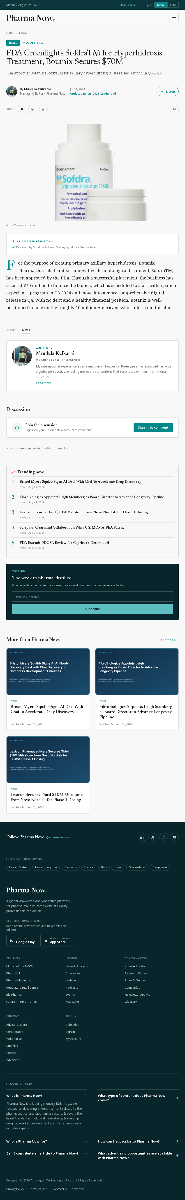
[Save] (174, 109)
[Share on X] (22, 109)
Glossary (131, 1002)
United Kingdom (46, 867)
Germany (71, 867)
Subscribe (92, 609)
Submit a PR (14, 1046)
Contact (11, 1053)
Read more (43, 383)
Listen (170, 91)
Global (161, 5)
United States (18, 867)
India (173, 5)
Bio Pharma (14, 994)
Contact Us (59, 1189)
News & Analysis (77, 966)
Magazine (72, 1002)
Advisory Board (16, 1025)
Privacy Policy (15, 1189)
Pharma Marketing (18, 980)
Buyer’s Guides (135, 980)
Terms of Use (38, 1189)
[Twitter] (152, 837)
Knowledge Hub (136, 966)
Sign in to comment (153, 427)
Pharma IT (13, 973)
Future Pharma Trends (21, 1002)
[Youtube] (174, 837)
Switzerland (137, 867)
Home (10, 33)
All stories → (169, 640)
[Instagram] (163, 837)
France (88, 867)
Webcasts (72, 980)
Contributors (14, 1032)
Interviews (73, 973)
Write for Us (14, 1039)
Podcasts (72, 987)
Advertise (12, 1060)
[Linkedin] (142, 837)
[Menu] (174, 17)
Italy (104, 867)
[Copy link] (43, 109)
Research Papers (136, 973)
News (23, 33)
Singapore (160, 867)
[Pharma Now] (30, 17)
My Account (73, 1039)
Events (70, 994)
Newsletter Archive (137, 994)
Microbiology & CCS (19, 966)
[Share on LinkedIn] (32, 109)
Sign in (70, 1032)
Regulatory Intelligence (22, 987)
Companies (132, 987)
